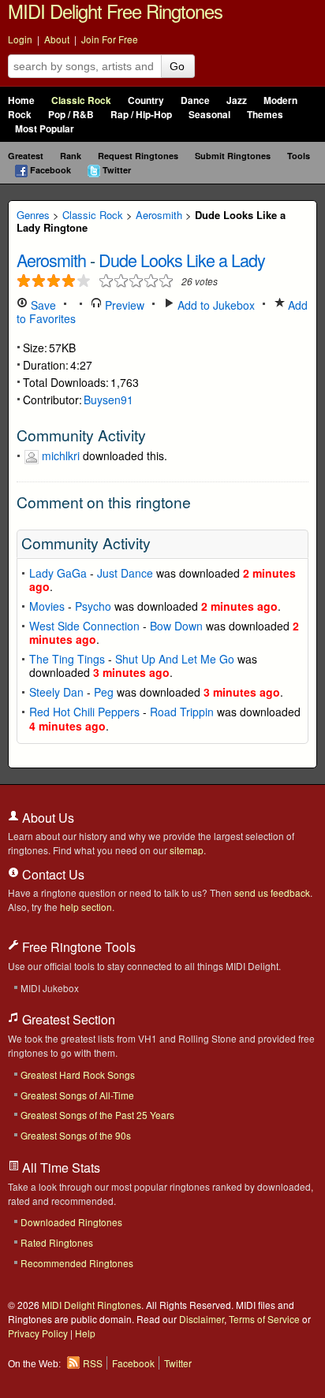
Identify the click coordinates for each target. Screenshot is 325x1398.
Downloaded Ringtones (71, 1222)
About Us (46, 818)
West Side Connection (84, 626)
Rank (70, 156)
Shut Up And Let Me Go (174, 659)
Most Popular (44, 129)
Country (146, 100)
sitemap (187, 850)
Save (42, 305)
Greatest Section (67, 1019)
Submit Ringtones (233, 156)
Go (177, 66)
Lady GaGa (58, 573)
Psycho (93, 606)
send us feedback (272, 892)
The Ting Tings (67, 659)
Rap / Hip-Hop (141, 114)
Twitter (117, 170)
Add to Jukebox (214, 305)
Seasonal (209, 114)
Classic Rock (81, 100)
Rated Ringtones (57, 1242)
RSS (93, 1363)
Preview (123, 305)
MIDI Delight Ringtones (91, 1304)
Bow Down (176, 626)
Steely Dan (56, 692)
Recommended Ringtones (77, 1263)
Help (85, 1333)
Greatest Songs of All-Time (77, 1095)
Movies (47, 606)
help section (86, 906)
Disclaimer (201, 1318)
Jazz (236, 100)
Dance (195, 100)
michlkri (61, 455)
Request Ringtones (138, 156)
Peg (104, 692)
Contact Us (51, 874)
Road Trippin (182, 711)
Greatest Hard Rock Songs (78, 1074)
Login (20, 39)
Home (21, 100)
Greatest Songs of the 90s (76, 1135)
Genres (33, 214)
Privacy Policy (38, 1333)
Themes (265, 114)
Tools (298, 156)
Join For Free (109, 39)
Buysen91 (108, 399)
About (56, 39)
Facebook (50, 170)
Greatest (25, 156)
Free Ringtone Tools (77, 947)
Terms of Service (264, 1318)
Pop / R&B (71, 114)
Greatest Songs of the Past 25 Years (97, 1114)
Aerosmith (159, 214)
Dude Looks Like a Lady (182, 259)
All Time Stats (59, 1167)
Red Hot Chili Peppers (84, 711)
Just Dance (125, 573)
